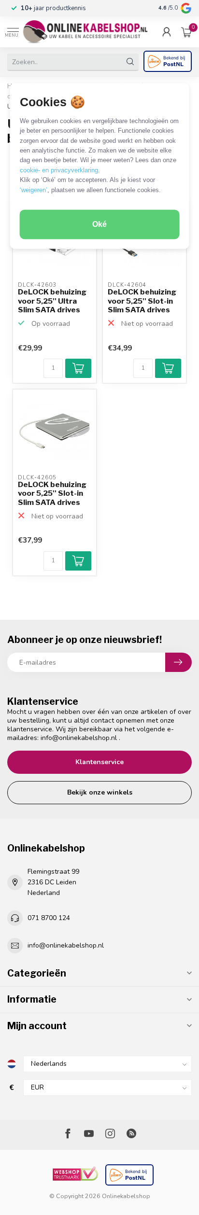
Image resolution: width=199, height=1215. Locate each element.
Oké (99, 225)
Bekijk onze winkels (99, 792)
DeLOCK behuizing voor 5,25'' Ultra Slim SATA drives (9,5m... (52, 301)
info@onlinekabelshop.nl (79, 737)
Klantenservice (99, 762)
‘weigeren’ (33, 190)
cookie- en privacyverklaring (59, 170)
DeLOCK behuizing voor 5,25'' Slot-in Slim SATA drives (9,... (142, 301)
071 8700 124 (49, 917)
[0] (186, 32)
